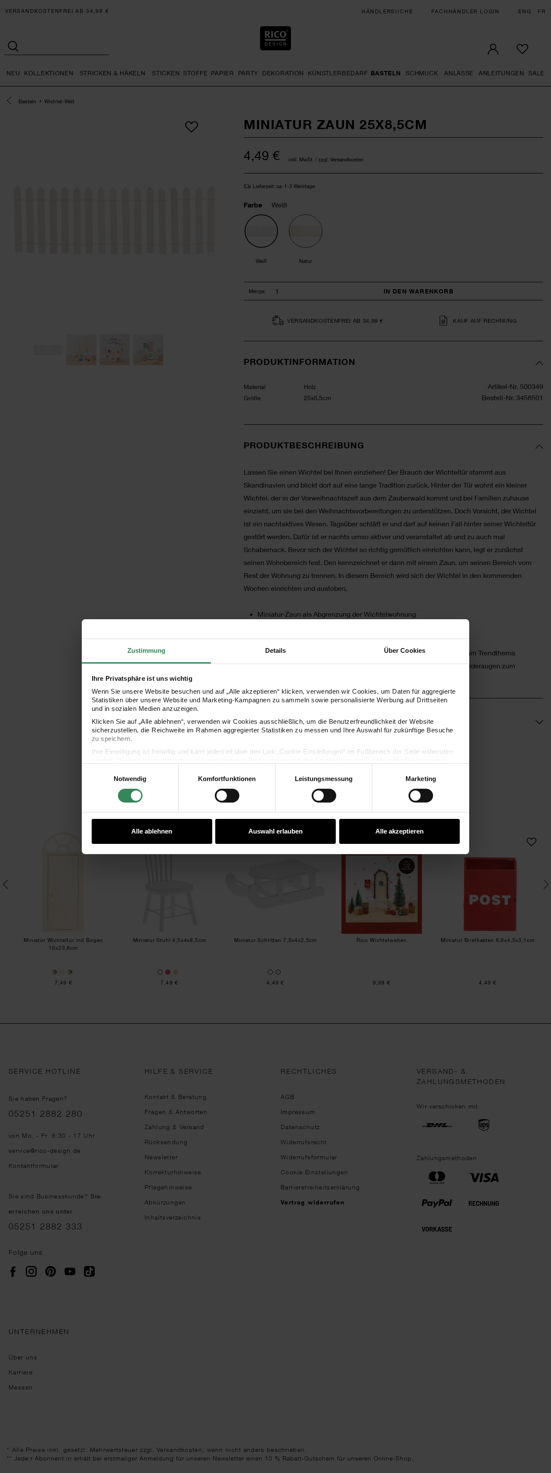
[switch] (227, 796)
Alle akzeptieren (399, 831)
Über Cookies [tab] (404, 650)
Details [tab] (275, 650)
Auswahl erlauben (275, 831)
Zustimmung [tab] (146, 650)
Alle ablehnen (151, 831)
